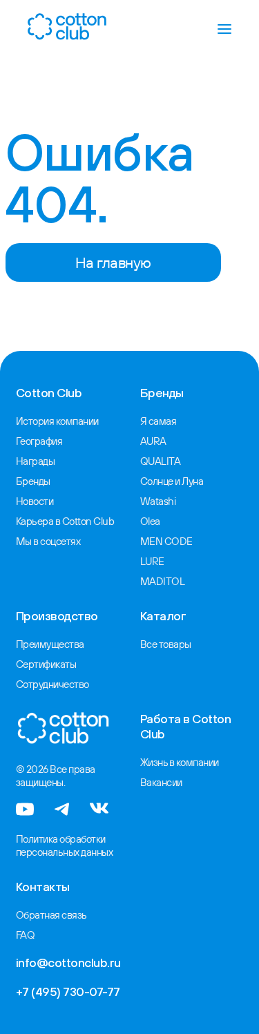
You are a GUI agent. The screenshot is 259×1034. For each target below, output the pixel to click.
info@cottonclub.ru (68, 962)
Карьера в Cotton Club (65, 521)
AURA (153, 441)
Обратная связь (51, 914)
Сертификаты (46, 664)
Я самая (158, 421)
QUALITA (160, 461)
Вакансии (161, 782)
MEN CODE (166, 541)
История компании (57, 421)
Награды (35, 461)
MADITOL (162, 581)
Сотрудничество (52, 684)
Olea (150, 521)
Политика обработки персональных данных (64, 845)
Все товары (165, 644)
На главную (113, 262)
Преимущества (50, 644)
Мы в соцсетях (48, 541)
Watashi (158, 501)
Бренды (33, 481)
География (39, 441)
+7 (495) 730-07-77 (68, 991)
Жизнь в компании (179, 762)
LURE (152, 561)
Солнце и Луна (172, 481)
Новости (35, 501)
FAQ (25, 934)
